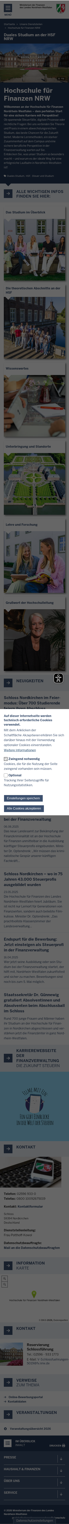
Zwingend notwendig (24, 759)
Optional (14, 775)
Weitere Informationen (20, 750)
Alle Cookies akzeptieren (24, 808)
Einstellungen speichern (23, 798)
